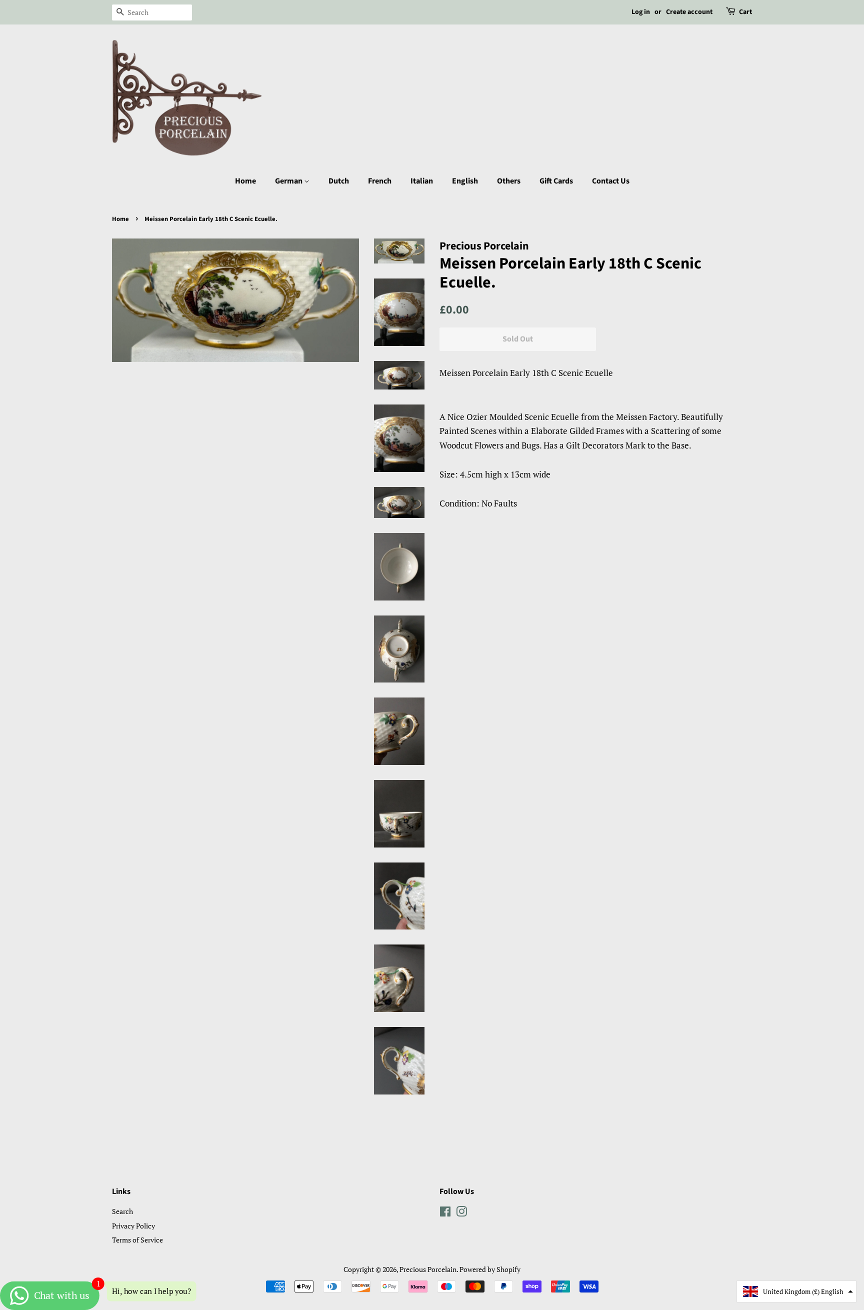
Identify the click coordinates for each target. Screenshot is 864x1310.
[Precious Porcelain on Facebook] (445, 1213)
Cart (745, 12)
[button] (796, 1291)
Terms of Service (137, 1239)
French (380, 181)
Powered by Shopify (490, 1269)
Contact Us (611, 181)
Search (122, 1211)
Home (245, 181)
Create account (689, 12)
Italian (421, 181)
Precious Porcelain (428, 1269)
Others (508, 181)
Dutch (338, 181)
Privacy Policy (133, 1225)
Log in (641, 12)
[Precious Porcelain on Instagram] (461, 1213)
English (465, 181)
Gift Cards (556, 181)
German (289, 181)
